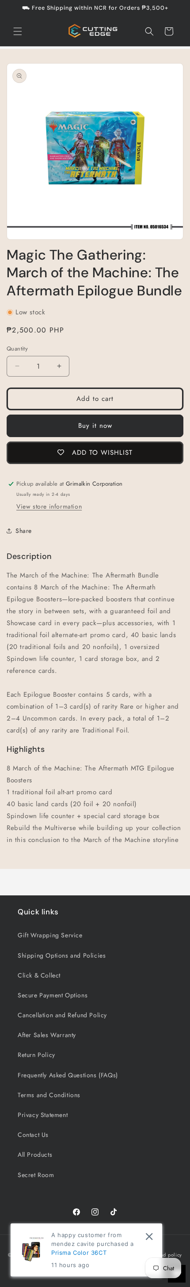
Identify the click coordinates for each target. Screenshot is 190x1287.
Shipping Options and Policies (62, 955)
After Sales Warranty (47, 1034)
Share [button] (23, 530)
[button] (17, 31)
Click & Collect (39, 975)
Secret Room (36, 1174)
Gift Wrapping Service (50, 935)
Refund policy (166, 1254)
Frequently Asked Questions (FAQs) (68, 1075)
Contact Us (33, 1134)
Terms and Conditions (49, 1095)
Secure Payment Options (52, 995)
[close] (149, 1236)
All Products (35, 1154)
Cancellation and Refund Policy (62, 1015)
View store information (49, 506)
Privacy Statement (43, 1114)
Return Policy (36, 1054)
